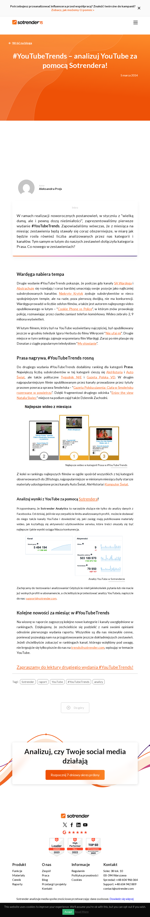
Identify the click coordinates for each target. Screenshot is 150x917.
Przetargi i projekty (54, 884)
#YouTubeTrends (78, 681)
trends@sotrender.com (87, 647)
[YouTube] (85, 825)
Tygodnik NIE (71, 377)
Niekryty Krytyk (71, 293)
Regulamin (78, 871)
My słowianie (87, 343)
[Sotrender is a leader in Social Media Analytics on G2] (56, 847)
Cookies (77, 879)
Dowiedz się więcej (122, 898)
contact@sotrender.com (118, 888)
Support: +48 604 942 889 (119, 884)
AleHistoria (114, 372)
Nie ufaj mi (113, 333)
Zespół (46, 871)
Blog (45, 879)
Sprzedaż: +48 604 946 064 (120, 879)
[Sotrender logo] (75, 819)
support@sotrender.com (41, 598)
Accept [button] (68, 911)
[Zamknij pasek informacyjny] (139, 8)
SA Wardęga (123, 283)
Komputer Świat (116, 484)
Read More (82, 911)
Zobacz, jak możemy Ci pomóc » (72, 10)
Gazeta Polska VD (101, 377)
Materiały (18, 875)
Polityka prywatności (85, 875)
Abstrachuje (25, 288)
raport (43, 681)
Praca (45, 875)
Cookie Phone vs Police (75, 309)
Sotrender (28, 681)
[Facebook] (72, 825)
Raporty (17, 884)
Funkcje (17, 871)
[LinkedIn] (78, 825)
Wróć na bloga (22, 43)
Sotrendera (88, 499)
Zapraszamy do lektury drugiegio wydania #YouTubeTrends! (75, 667)
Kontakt (47, 888)
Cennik (16, 879)
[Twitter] (65, 825)
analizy (98, 681)
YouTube (57, 681)
